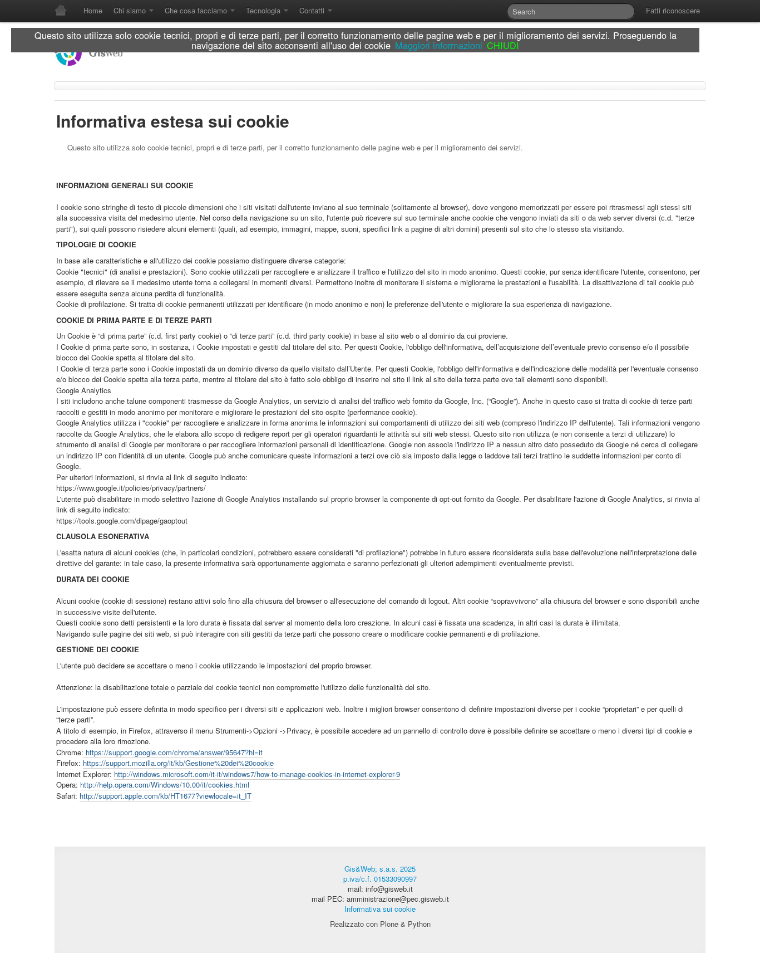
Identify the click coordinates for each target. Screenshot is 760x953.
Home (92, 10)
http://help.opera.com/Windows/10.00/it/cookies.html (164, 784)
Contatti (313, 10)
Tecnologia (264, 10)
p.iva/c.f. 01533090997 (380, 878)
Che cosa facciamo (197, 10)
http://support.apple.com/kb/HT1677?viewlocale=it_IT (165, 795)
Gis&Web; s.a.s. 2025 (380, 868)
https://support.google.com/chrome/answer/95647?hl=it (173, 752)
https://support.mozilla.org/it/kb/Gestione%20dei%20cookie (178, 762)
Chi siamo (130, 10)
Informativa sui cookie (380, 908)
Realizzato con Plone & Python (380, 923)
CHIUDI (503, 45)
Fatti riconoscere (673, 10)
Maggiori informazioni (438, 45)
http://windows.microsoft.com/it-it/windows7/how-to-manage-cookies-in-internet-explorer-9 (257, 774)
